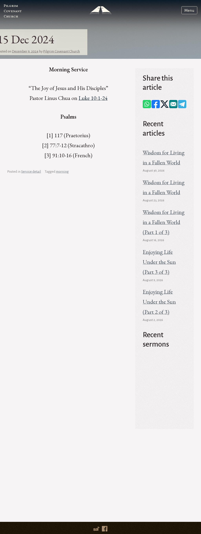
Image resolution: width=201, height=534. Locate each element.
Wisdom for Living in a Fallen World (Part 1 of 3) (164, 222)
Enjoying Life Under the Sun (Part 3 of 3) (159, 262)
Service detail (31, 171)
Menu (189, 10)
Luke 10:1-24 (93, 98)
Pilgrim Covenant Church (13, 11)
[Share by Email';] (173, 104)
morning (62, 171)
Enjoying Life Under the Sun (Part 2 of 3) (159, 301)
